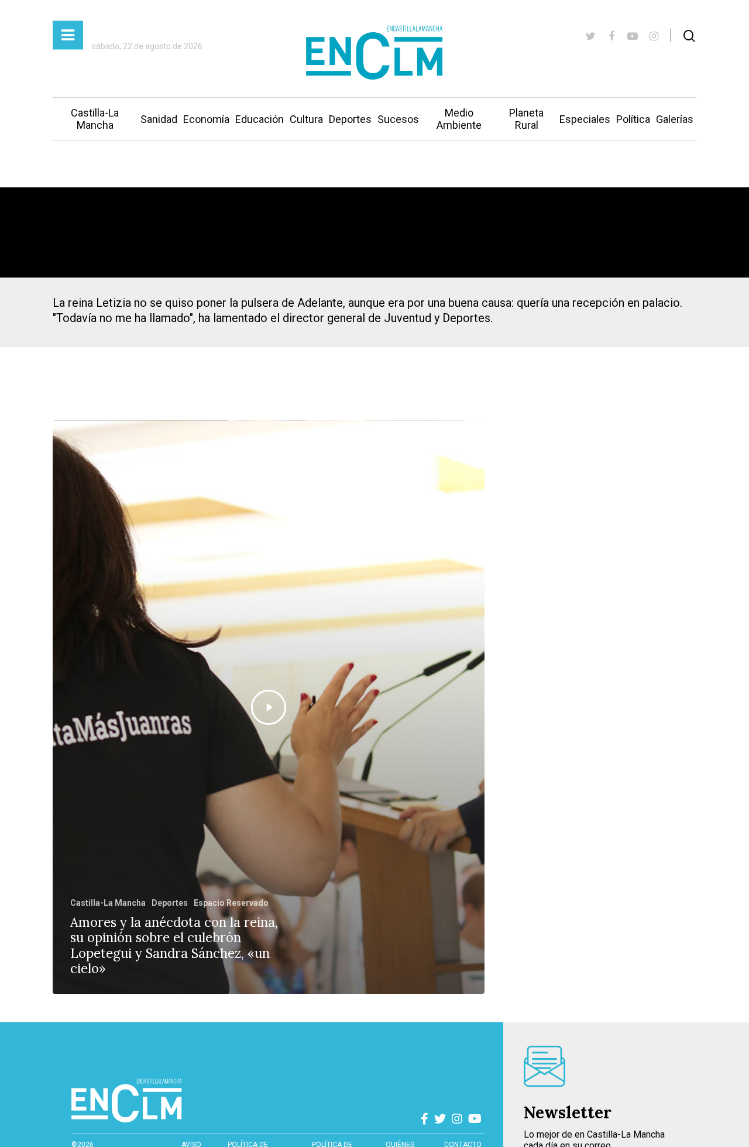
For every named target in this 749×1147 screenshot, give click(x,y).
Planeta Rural (526, 119)
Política (633, 119)
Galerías (674, 119)
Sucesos (398, 119)
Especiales (584, 119)
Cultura (306, 119)
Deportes (350, 119)
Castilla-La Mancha (95, 119)
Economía (206, 119)
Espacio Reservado (231, 903)
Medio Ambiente (459, 119)
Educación (259, 119)
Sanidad (158, 119)
